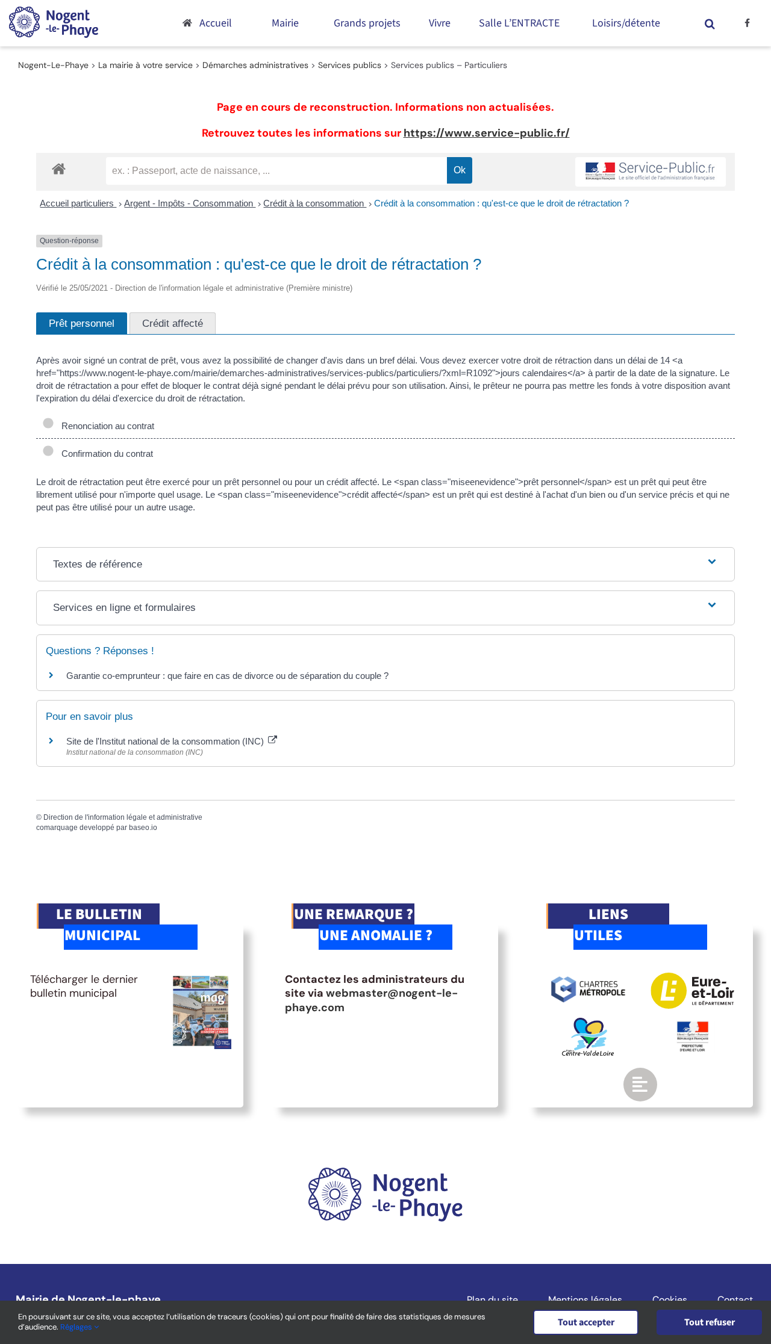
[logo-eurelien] (692, 978)
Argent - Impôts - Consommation (189, 203)
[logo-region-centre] (588, 1023)
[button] (709, 23)
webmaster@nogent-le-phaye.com (371, 1000)
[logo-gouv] (692, 1026)
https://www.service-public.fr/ (487, 133)
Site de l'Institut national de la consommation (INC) (166, 741)
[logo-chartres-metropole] (588, 978)
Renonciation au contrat (105, 426)
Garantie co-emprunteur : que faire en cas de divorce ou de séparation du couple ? (227, 675)
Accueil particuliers (78, 203)
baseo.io (143, 827)
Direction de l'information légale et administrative (122, 817)
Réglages (77, 1327)
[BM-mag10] (201, 978)
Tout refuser (709, 1322)
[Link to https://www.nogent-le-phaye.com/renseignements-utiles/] (640, 1084)
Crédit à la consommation (314, 203)
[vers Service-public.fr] (650, 172)
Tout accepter (586, 1322)
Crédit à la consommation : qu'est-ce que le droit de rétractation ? (501, 203)
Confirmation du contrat (105, 453)
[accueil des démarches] (58, 168)
